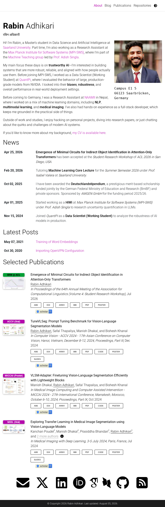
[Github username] (123, 483)
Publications (122, 5)
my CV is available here (88, 133)
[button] (43, 311)
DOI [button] (48, 305)
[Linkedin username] (62, 483)
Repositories (142, 5)
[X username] (42, 483)
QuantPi (25, 80)
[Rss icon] (142, 483)
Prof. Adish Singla (66, 57)
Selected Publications (33, 262)
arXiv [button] (62, 305)
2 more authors (47, 436)
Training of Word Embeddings (57, 242)
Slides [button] (37, 359)
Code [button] (100, 351)
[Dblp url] (106, 483)
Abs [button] (36, 305)
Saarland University (16, 47)
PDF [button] (87, 305)
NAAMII (90, 97)
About (98, 5)
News (11, 142)
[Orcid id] (79, 483)
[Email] (23, 483)
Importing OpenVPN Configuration (60, 251)
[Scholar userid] (94, 483)
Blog (108, 5)
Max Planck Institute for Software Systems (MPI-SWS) (46, 52)
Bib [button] (74, 305)
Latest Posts (20, 232)
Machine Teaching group (25, 57)
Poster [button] (101, 305)
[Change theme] (155, 5)
